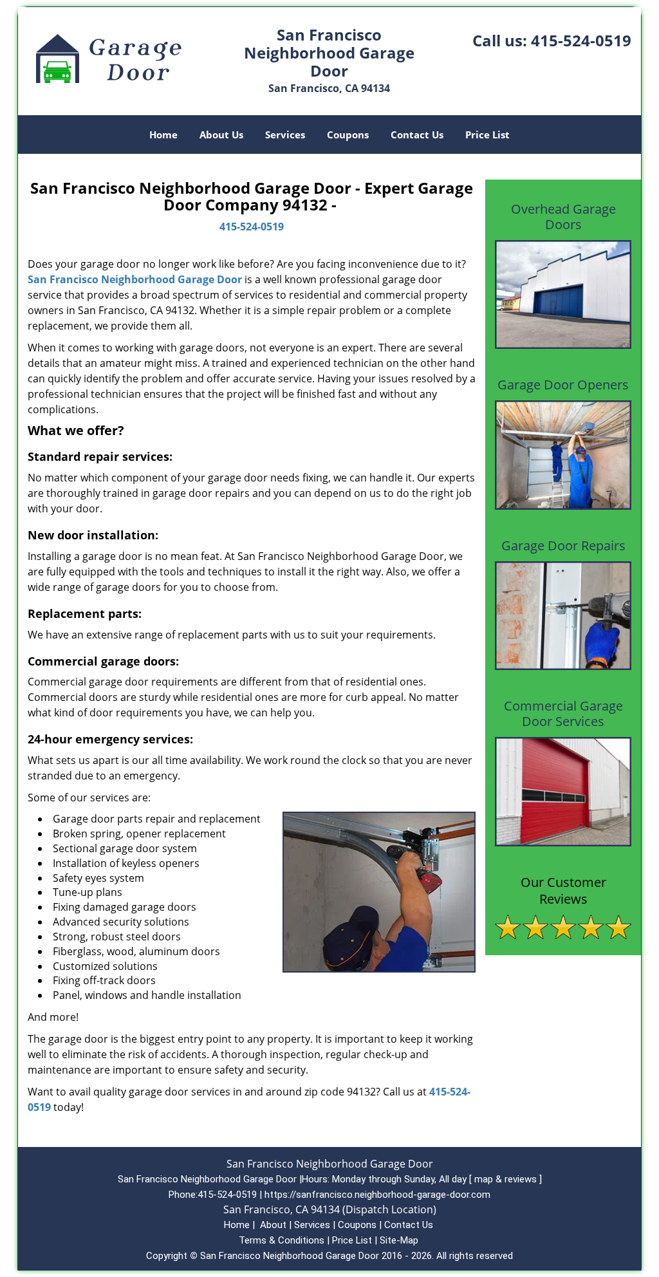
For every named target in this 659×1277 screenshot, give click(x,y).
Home (163, 134)
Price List (487, 134)
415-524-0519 (581, 40)
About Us (221, 134)
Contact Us (417, 134)
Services (285, 134)
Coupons (348, 134)
